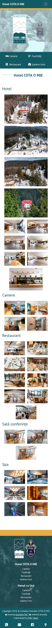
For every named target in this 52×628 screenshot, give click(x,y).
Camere (13, 56)
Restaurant (15, 64)
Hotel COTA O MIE (13, 4)
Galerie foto (38, 64)
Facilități (36, 56)
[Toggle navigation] (46, 4)
